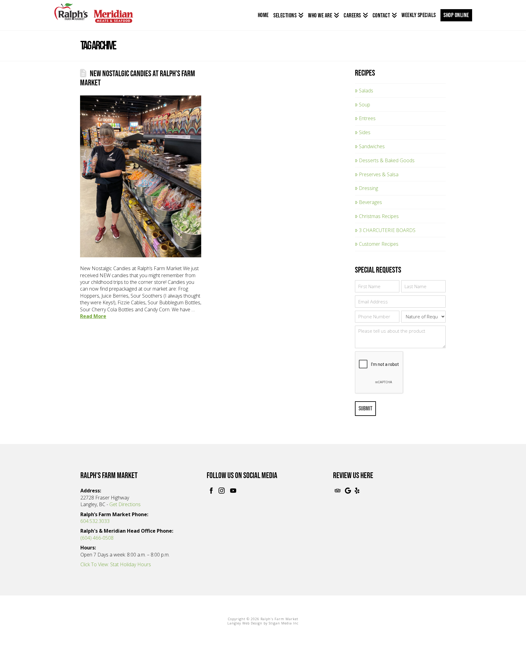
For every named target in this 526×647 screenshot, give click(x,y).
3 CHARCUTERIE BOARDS (387, 230)
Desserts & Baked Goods (387, 160)
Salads (366, 90)
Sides (364, 132)
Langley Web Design (244, 623)
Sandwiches (372, 146)
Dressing (368, 188)
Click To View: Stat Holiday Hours (115, 564)
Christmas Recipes (379, 216)
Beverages (370, 202)
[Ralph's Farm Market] (93, 16)
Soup (364, 104)
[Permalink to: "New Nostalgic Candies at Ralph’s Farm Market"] (140, 176)
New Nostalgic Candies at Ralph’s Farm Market (137, 78)
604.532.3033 (95, 521)
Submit (365, 408)
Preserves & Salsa (378, 174)
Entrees (367, 118)
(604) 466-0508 (97, 537)
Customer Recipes (378, 244)
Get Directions (125, 504)
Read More (93, 316)
